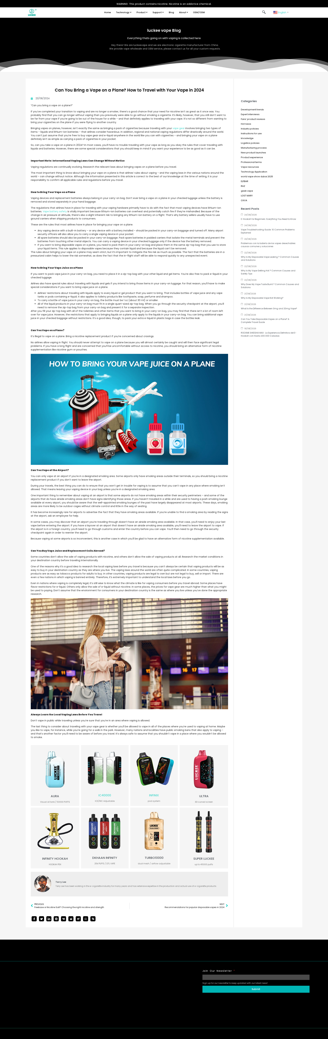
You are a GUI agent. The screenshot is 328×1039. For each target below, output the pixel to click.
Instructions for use (251, 133)
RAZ (243, 186)
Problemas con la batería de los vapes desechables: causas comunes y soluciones (268, 245)
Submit (256, 989)
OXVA (244, 200)
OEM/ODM (199, 12)
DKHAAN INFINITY (104, 858)
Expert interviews (250, 114)
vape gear (179, 128)
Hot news (246, 124)
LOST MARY (247, 195)
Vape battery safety (55, 211)
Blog (171, 12)
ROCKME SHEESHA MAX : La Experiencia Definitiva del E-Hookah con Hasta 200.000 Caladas (268, 334)
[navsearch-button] (264, 12)
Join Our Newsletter (218, 971)
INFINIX (154, 795)
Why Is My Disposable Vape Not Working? (262, 297)
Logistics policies (250, 143)
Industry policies (250, 128)
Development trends (252, 109)
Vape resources (250, 167)
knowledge (247, 138)
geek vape (247, 190)
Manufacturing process (254, 147)
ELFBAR (244, 181)
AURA (55, 796)
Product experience (252, 157)
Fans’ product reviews (253, 119)
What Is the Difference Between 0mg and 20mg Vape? (269, 308)
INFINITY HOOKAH (55, 858)
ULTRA (204, 796)
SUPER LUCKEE (203, 858)
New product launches (253, 152)
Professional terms (251, 162)
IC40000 (104, 795)
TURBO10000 (154, 858)
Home (107, 12)
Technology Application (254, 171)
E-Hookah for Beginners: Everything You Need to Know (268, 219)
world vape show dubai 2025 (257, 176)
